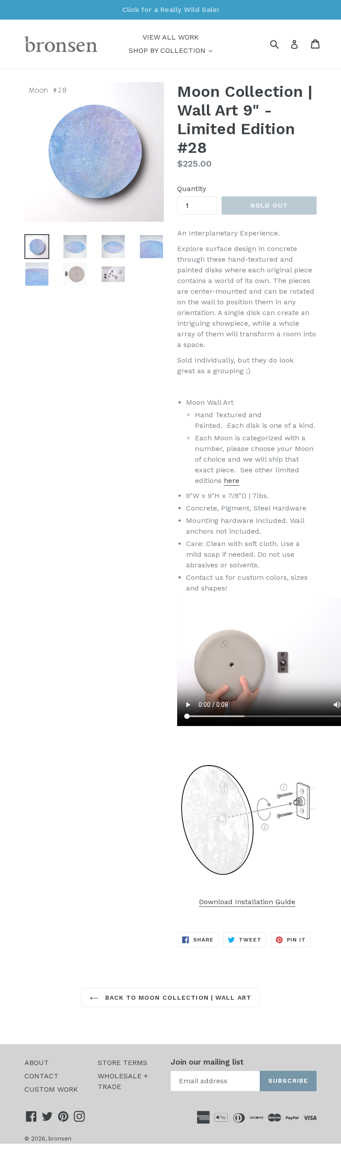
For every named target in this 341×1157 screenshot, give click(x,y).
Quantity (191, 188)
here (231, 480)
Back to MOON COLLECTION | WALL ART (177, 997)
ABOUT (36, 1062)
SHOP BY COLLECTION (173, 50)
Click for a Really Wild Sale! (170, 9)
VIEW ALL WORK (171, 37)
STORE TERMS (122, 1062)
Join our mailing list (207, 1061)
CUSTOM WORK (51, 1089)
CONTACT (41, 1076)
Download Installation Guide (247, 902)
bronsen (59, 1138)
